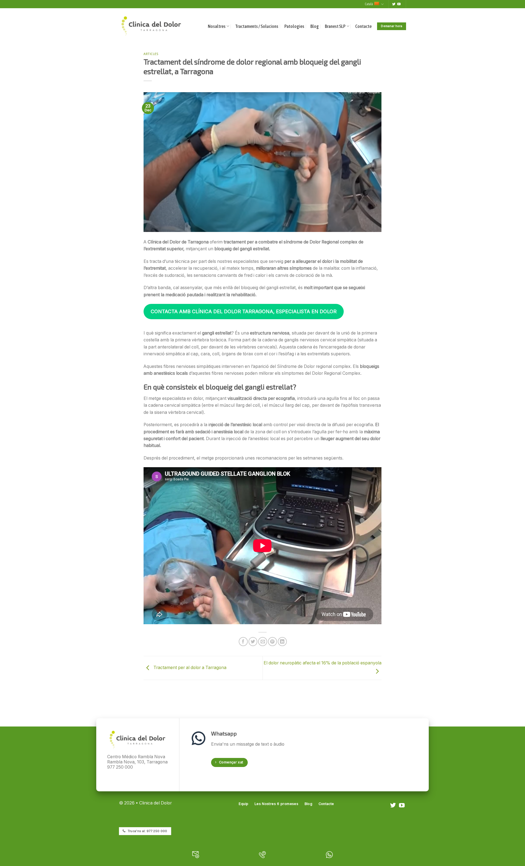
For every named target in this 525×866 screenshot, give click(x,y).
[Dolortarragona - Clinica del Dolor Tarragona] (151, 26)
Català (369, 4)
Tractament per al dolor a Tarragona (189, 667)
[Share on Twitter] (253, 641)
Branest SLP (335, 26)
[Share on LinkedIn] (282, 641)
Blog (314, 26)
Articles (151, 54)
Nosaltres (217, 26)
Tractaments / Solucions (256, 26)
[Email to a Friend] (262, 641)
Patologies (294, 26)
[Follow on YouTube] (399, 4)
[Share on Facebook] (243, 641)
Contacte (363, 26)
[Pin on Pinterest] (272, 641)
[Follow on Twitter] (393, 4)
